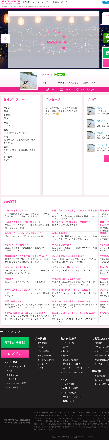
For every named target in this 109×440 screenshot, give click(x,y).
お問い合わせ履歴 (70, 388)
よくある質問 (68, 384)
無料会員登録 (15, 342)
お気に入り (11, 379)
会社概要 (98, 364)
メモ (52, 89)
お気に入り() (87, 89)
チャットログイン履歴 (16, 383)
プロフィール (12, 375)
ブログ (40, 347)
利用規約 (98, 343)
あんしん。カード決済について (76, 368)
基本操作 (66, 351)
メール (67, 89)
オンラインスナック (46, 360)
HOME (26, 2)
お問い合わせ (68, 401)
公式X (40, 368)
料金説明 (66, 355)
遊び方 (66, 347)
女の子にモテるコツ (71, 364)
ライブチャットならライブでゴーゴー (75, 437)
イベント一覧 (68, 343)
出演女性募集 (100, 376)
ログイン (15, 353)
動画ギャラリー (44, 355)
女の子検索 (42, 343)
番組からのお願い (70, 360)
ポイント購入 (12, 387)
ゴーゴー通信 (43, 351)
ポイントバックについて (73, 372)
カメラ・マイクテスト (72, 397)
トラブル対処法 (69, 392)
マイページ (38, 2)
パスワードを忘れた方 (16, 366)
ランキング (42, 364)
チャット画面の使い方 (57, 2)
